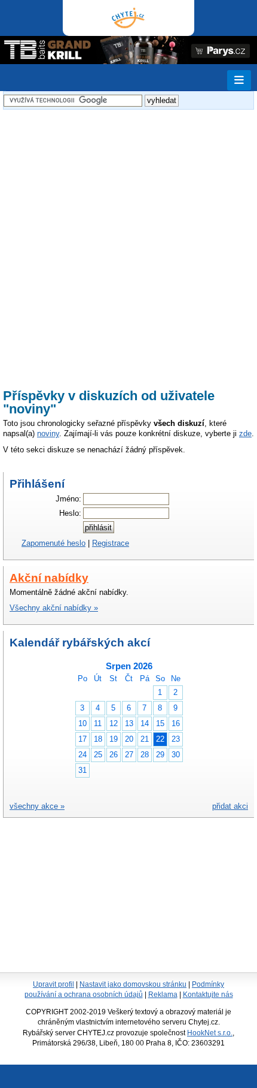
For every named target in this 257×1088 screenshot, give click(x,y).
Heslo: (70, 513)
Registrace (110, 543)
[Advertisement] (128, 241)
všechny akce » (37, 806)
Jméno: (68, 498)
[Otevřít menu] (239, 80)
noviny (48, 433)
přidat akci (230, 806)
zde (245, 433)
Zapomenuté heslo (53, 543)
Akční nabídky (49, 578)
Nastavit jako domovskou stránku (132, 984)
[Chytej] (128, 18)
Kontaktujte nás (208, 994)
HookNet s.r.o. (209, 1032)
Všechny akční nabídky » (54, 607)
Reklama (163, 994)
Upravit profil (53, 984)
